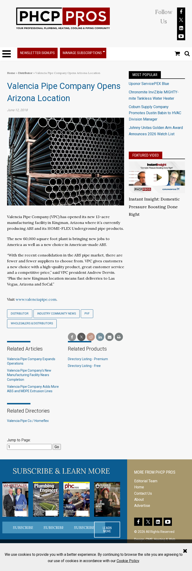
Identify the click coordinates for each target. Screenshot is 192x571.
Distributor (25, 73)
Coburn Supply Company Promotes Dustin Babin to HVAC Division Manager (155, 113)
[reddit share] (91, 337)
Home (11, 73)
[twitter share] (81, 337)
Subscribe (23, 527)
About (139, 499)
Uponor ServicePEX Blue (149, 83)
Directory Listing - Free (84, 366)
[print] (119, 337)
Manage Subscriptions (82, 53)
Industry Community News (56, 313)
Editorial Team (145, 481)
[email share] (109, 337)
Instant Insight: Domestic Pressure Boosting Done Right (154, 206)
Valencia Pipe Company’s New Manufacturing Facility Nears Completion (29, 375)
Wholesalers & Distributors (32, 323)
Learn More (107, 529)
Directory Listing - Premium (88, 359)
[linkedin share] (100, 337)
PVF (87, 313)
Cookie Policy (128, 561)
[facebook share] (72, 337)
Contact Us (143, 493)
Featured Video (145, 155)
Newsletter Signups (37, 53)
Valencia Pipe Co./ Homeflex (28, 421)
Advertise (142, 505)
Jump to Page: (19, 440)
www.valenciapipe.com (36, 299)
